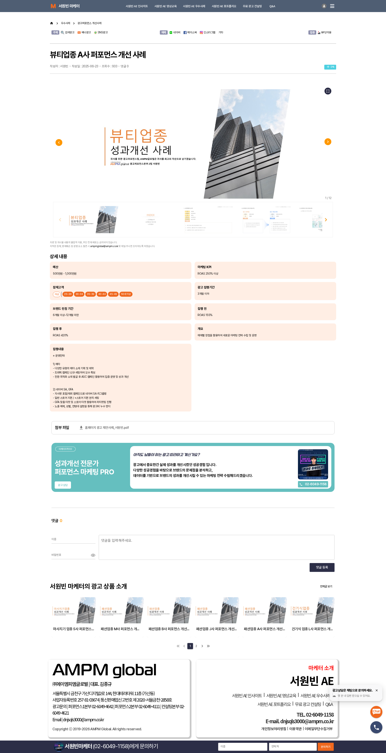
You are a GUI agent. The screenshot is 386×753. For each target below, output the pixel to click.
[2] (202, 646)
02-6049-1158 (315, 484)
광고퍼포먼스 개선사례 (90, 23)
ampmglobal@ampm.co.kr (104, 246)
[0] (184, 646)
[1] (178, 646)
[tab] (136, 6)
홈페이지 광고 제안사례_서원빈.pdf (106, 428)
